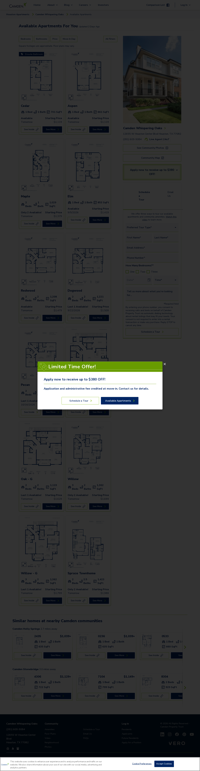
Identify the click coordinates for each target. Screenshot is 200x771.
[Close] (164, 364)
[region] (100, 764)
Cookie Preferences (142, 763)
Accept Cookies (164, 763)
